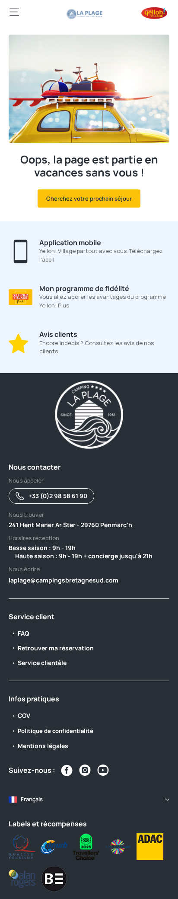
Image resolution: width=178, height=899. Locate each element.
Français (32, 799)
